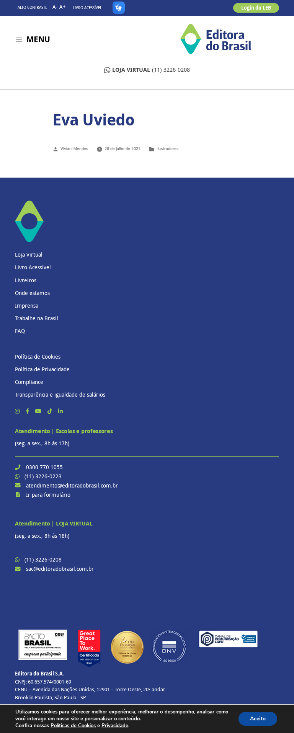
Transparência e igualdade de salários (60, 394)
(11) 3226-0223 (43, 476)
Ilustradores (167, 148)
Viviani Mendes (74, 148)
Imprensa (26, 305)
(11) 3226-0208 (151, 70)
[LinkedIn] (60, 411)
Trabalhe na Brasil (36, 318)
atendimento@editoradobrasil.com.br (72, 485)
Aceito (258, 718)
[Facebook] (28, 411)
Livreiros (25, 280)
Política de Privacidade (42, 369)
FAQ (20, 330)
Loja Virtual (28, 254)
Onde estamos (32, 292)
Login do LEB (256, 7)
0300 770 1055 (44, 467)
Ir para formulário (48, 494)
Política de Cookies (37, 356)
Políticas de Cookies (73, 725)
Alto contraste (32, 7)
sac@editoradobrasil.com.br (60, 568)
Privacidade (114, 725)
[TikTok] (50, 411)
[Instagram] (18, 411)
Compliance (29, 381)
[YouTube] (39, 411)
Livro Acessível (87, 7)
